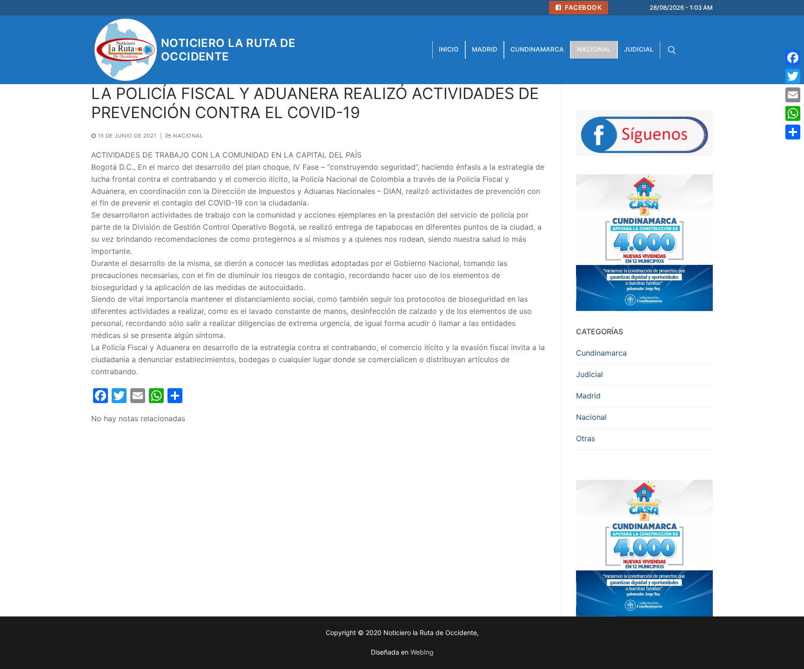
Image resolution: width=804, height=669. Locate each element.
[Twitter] (793, 76)
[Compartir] (793, 132)
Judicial (589, 374)
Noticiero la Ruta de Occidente (228, 49)
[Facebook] (793, 57)
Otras (585, 438)
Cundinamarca (601, 353)
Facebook (582, 7)
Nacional (187, 135)
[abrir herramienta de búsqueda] (672, 50)
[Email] (793, 95)
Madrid (588, 395)
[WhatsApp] (793, 113)
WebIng (422, 652)
